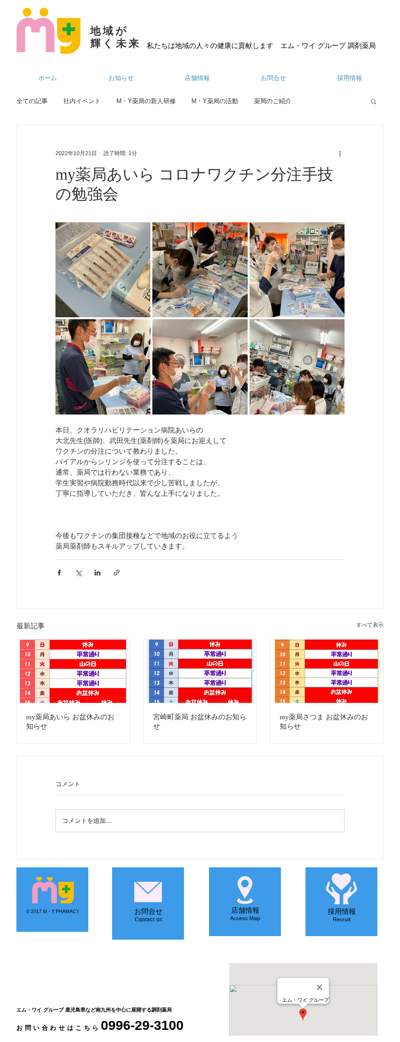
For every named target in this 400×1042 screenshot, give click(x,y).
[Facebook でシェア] (59, 572)
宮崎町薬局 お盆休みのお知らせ (199, 721)
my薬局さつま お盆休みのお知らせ (324, 721)
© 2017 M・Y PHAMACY (52, 911)
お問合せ (148, 911)
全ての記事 (32, 101)
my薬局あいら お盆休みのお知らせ (70, 721)
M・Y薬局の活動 (214, 101)
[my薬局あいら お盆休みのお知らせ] (73, 671)
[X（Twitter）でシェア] (78, 572)
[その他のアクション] (340, 153)
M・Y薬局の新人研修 (146, 101)
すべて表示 (370, 625)
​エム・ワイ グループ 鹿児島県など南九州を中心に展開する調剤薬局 (94, 1010)
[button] (373, 101)
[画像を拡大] (102, 269)
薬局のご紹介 (272, 101)
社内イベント (82, 101)
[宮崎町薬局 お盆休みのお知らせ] (200, 671)
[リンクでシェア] (116, 572)
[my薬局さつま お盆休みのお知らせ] (326, 671)
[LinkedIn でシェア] (97, 572)
